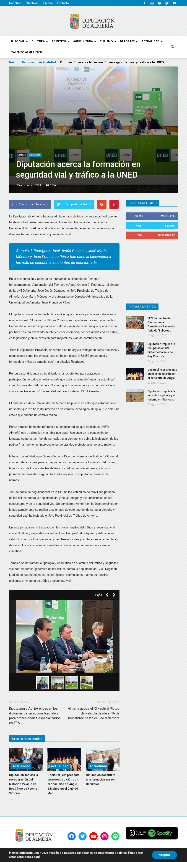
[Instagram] (151, 3)
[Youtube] (174, 3)
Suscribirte (166, 235)
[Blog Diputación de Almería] (93, 21)
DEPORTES (127, 41)
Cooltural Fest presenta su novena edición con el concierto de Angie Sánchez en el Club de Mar (63, 784)
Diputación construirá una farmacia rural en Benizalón (100, 779)
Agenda (48, 3)
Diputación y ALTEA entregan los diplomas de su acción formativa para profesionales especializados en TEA (35, 715)
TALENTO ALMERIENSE (26, 52)
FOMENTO (59, 41)
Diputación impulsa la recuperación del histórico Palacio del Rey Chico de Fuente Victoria (23, 784)
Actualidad (35, 154)
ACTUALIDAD (150, 41)
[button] (172, 46)
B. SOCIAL (18, 41)
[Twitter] (167, 3)
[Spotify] (159, 3)
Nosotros (15, 3)
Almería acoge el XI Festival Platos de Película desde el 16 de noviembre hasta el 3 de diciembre (93, 713)
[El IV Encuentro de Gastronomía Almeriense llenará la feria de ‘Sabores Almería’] (135, 322)
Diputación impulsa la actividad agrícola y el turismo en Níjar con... (161, 395)
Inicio (13, 62)
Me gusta (168, 216)
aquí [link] (37, 857)
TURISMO (106, 41)
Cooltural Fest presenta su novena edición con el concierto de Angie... (162, 374)
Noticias (21, 154)
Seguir (170, 225)
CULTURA (38, 41)
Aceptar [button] (164, 855)
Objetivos (32, 3)
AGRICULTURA (83, 41)
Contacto (63, 3)
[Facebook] (144, 3)
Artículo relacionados (27, 739)
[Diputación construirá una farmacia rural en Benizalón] (102, 759)
